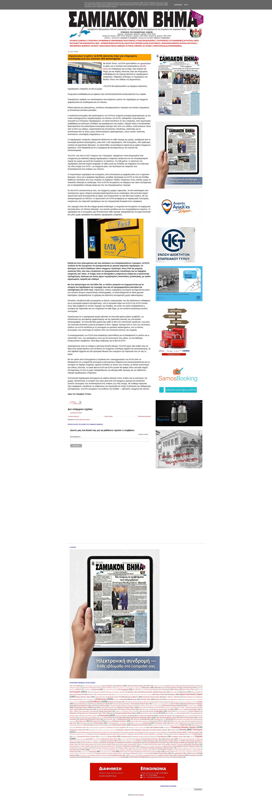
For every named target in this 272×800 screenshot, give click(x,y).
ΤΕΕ (161, 750)
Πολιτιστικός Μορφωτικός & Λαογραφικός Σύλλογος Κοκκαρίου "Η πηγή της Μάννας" (145, 732)
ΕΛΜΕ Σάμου (93, 703)
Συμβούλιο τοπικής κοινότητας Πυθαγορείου (150, 746)
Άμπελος (72, 689)
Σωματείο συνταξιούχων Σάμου (144, 749)
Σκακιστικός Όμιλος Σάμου (110, 739)
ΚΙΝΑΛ (111, 713)
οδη (135, 723)
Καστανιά (170, 711)
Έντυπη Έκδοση (175, 703)
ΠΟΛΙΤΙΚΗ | (93, 41)
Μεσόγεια (198, 719)
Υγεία (113, 751)
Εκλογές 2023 (159, 699)
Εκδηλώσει (91, 699)
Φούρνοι (72, 755)
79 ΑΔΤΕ (77, 686)
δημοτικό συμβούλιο (131, 697)
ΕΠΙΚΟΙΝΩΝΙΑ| (174, 46)
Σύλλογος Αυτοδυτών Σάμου (109, 741)
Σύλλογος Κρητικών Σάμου (108, 744)
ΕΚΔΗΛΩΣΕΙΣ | (150, 41)
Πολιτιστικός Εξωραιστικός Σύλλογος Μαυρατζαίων (107, 732)
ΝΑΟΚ (168, 721)
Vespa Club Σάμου (177, 757)
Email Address (75, 437)
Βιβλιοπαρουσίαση (161, 692)
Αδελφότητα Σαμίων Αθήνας (172, 685)
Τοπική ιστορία (74, 751)
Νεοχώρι (198, 721)
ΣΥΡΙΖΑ (82, 750)
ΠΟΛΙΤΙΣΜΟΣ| (129, 41)
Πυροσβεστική (162, 736)
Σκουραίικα (123, 739)
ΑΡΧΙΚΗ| (74, 41)
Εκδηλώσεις (101, 699)
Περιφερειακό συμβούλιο (123, 730)
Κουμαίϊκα (169, 715)
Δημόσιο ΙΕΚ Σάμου (100, 697)
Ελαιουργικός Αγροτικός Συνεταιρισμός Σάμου (184, 701)
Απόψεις (176, 689)
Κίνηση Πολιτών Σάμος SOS (148, 713)
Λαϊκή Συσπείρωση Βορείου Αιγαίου (166, 717)
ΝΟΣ (91, 723)
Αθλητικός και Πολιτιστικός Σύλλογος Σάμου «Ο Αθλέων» (98, 687)
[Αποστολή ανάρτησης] (80, 401)
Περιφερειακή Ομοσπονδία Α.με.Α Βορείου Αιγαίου (101, 730)
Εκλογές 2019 (145, 699)
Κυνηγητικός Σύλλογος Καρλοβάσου (87, 717)
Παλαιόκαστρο (96, 725)
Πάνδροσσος (106, 725)
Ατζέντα (89, 692)
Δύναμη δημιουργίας (75, 699)
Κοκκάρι (132, 715)
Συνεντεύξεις (73, 750)
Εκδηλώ (85, 699)
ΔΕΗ (166, 694)
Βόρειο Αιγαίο (173, 692)
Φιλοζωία (147, 753)
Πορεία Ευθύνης (197, 734)
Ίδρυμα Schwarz (163, 709)
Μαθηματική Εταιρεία (124, 719)
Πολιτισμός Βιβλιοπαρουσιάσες (84, 732)
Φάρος (160, 751)
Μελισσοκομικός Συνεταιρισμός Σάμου (183, 719)
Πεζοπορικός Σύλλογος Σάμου (136, 727)
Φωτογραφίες (83, 755)
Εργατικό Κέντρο (111, 707)
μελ (163, 719)
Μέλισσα (168, 719)
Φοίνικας (192, 753)
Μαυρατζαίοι (157, 719)
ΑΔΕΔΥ (148, 686)
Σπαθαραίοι (137, 739)
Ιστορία (94, 711)
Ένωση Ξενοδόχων (100, 705)
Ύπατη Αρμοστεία (132, 751)
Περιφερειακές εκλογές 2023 (78, 730)
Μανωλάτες (136, 719)
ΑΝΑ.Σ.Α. (78, 689)
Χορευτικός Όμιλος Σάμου (165, 755)
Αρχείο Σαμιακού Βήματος (189, 689)
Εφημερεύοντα (167, 707)
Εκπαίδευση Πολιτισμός (115, 702)
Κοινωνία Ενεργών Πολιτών (89, 715)
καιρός (144, 711)
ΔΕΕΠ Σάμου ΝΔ (157, 694)
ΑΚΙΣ (155, 687)
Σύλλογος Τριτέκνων (131, 746)
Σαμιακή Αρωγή (80, 739)
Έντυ (167, 703)
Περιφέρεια (166, 727)
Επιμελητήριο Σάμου (81, 707)
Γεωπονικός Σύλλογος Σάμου (104, 694)
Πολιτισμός (197, 729)
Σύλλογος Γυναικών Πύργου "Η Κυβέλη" (174, 741)
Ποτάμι (74, 736)
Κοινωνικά (103, 715)
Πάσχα (193, 725)
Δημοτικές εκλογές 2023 (114, 697)
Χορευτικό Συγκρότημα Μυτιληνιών (146, 755)
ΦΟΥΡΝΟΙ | (192, 43)
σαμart (87, 739)
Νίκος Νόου (73, 723)
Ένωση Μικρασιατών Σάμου (84, 705)
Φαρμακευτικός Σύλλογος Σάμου (147, 751)
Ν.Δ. (162, 721)
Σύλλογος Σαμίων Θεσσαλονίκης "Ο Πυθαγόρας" (109, 746)
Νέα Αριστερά (190, 721)
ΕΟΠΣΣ (182, 705)
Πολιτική (182, 729)
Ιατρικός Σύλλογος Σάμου (128, 709)
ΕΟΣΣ (200, 705)
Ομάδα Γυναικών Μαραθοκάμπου (179, 723)
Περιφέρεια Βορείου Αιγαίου (183, 727)
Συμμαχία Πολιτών (167, 746)
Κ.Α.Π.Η (137, 711)
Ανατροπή (95, 689)
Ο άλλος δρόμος (112, 723)
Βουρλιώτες (91, 694)
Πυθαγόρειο (124, 736)
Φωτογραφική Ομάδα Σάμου (118, 755)
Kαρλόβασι (152, 757)
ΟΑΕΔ (129, 723)
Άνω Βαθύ (135, 689)
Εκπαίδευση (95, 701)
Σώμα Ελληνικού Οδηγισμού (97, 749)
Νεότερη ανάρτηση (73, 416)
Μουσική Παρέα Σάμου (136, 721)
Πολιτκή (189, 734)
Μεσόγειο (72, 721)
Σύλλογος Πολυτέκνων (192, 744)
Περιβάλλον (156, 727)
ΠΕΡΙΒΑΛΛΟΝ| (142, 43)
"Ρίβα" (71, 685)
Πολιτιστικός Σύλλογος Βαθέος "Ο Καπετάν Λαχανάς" (184, 732)
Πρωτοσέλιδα (111, 736)
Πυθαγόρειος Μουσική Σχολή (139, 736)
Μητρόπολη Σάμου (120, 721)
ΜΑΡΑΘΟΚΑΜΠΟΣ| (171, 43)
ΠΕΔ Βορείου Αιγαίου (80, 727)
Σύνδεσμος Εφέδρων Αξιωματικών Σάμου (128, 748)
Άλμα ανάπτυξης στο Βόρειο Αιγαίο (177, 687)
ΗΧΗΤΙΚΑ (98, 709)
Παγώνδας (87, 725)
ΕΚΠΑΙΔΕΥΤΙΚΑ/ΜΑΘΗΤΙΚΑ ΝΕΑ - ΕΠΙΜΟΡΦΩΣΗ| (92, 43)
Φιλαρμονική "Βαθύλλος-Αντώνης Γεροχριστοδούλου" (109, 753)
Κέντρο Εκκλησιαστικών (181, 711)
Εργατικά (102, 707)
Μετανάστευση (81, 721)
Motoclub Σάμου (166, 757)
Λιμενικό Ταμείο (95, 719)
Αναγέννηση (87, 689)
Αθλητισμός (146, 687)
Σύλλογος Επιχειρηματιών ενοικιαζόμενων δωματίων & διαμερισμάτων (121, 742)
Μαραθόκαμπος (146, 719)
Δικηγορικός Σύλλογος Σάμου (151, 697)
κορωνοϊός (150, 715)
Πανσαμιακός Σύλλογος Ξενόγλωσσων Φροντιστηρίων (165, 725)
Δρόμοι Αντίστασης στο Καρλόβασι (192, 697)
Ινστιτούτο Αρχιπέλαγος (191, 709)
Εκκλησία (123, 699)
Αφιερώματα (97, 692)
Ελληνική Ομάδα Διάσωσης (81, 703)
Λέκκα (199, 717)
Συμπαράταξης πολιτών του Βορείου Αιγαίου (81, 748)
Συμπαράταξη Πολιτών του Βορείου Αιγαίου (187, 746)
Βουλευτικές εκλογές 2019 (77, 694)
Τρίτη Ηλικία (103, 751)
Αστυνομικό (75, 692)
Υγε (109, 751)
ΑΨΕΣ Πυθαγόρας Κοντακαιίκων (110, 692)
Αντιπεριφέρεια (123, 689)
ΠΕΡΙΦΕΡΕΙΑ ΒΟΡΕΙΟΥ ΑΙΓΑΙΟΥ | (84, 46)
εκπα (76, 701)
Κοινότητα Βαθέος (181, 713)
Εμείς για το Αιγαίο (104, 703)
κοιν (174, 713)
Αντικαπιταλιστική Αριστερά (110, 689)
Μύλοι (146, 721)
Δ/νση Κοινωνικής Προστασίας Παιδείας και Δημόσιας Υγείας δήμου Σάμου (132, 694)
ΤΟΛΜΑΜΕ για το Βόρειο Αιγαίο (174, 749)
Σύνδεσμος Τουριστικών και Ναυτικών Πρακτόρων (189, 748)
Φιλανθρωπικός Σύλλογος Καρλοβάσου (183, 751)
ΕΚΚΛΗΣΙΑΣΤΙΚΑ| (108, 46)
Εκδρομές (116, 699)
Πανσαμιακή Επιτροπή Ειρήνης (140, 725)
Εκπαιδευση (83, 702)
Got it (186, 5)
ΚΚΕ (159, 713)
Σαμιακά (79, 403)
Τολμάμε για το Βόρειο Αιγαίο (193, 749)
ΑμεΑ (191, 687)
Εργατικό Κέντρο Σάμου (126, 707)
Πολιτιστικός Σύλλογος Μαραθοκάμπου (98, 734)
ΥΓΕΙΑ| (139, 41)
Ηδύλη (84, 709)
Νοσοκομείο (99, 723)
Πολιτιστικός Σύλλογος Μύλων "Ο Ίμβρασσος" (122, 734)
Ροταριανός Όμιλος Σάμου (179, 736)
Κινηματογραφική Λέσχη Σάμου (125, 713)
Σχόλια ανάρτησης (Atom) (82, 419)
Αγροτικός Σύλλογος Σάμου (135, 686)
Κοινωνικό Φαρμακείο (121, 715)
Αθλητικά (185, 685)
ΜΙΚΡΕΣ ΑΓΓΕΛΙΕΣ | (144, 46)
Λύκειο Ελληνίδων (108, 719)
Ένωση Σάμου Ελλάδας (115, 705)
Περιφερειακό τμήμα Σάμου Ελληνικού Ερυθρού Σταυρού (150, 730)
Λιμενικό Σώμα (83, 719)
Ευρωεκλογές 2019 (144, 707)
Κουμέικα (186, 715)
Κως (100, 717)
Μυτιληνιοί (154, 721)
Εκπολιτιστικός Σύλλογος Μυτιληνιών (161, 701)
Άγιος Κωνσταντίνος (107, 686)
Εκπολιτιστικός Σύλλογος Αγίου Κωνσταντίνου (137, 701)
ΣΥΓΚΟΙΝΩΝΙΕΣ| (176, 41)
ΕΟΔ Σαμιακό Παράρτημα (169, 705)
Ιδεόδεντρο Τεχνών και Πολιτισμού (147, 709)
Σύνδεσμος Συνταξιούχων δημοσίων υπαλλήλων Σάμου (158, 748)
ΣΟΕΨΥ (130, 739)
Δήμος (173, 694)
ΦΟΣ (198, 753)
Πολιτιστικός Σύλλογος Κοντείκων (78, 734)
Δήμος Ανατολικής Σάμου (190, 694)
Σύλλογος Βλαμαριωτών (127, 740)
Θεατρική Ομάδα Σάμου (110, 709)
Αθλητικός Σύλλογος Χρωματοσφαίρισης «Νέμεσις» (127, 687)
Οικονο (139, 723)
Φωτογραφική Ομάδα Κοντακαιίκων (98, 755)
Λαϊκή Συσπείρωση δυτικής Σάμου (113, 717)
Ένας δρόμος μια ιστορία (158, 703)
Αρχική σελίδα (109, 416)
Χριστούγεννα (181, 755)
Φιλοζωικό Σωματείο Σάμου (160, 753)
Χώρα (85, 757)
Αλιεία (162, 687)
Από (142, 689)
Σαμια (191, 736)
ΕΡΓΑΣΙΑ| (119, 43)
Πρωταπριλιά (102, 736)
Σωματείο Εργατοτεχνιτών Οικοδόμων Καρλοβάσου (119, 749)
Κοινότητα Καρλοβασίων (194, 713)
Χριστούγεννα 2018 (194, 755)
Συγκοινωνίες (169, 739)
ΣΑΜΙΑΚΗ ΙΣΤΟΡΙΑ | (125, 46)
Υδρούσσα (122, 751)
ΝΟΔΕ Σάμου (83, 723)
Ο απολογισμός (122, 723)
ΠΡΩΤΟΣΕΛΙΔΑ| (160, 46)
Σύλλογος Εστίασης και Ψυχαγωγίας (183, 742)
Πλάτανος (173, 730)
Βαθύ (123, 692)
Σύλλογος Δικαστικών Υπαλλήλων (90, 742)
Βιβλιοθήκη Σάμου (132, 692)
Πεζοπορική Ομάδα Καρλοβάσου (97, 727)
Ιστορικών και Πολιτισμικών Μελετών (124, 711)
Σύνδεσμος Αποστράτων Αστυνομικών (105, 748)
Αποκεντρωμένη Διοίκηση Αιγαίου (153, 689)
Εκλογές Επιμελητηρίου (172, 699)
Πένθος (148, 727)
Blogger (141, 795)
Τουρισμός (92, 751)
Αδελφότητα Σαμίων (158, 685)
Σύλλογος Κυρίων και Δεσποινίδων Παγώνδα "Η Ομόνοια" (167, 744)
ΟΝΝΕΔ (192, 723)
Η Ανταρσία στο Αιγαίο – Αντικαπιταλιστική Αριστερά (186, 707)
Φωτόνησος (132, 755)
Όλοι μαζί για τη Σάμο (160, 723)
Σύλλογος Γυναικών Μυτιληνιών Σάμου (147, 741)
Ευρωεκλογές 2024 (156, 707)
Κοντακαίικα (140, 715)
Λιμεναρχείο (73, 719)
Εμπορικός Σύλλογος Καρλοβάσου (121, 703)
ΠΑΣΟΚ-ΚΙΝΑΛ (184, 725)
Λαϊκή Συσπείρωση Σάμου (186, 717)
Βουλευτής (183, 692)
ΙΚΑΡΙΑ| (183, 43)
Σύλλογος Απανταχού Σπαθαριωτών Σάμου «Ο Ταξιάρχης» (84, 740)
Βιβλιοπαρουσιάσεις (147, 692)
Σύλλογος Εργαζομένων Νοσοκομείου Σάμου (157, 742)
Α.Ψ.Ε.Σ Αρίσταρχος (89, 685)
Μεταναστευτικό (95, 721)
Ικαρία (172, 709)
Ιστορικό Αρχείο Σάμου (105, 711)
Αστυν (199, 689)
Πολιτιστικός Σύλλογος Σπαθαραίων (175, 734)
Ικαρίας (180, 709)
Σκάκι (99, 739)
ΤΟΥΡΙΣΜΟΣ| (163, 41)
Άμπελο (198, 687)
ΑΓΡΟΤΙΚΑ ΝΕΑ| (191, 41)
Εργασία (94, 707)
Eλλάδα (123, 757)
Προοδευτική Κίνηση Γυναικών (87, 736)
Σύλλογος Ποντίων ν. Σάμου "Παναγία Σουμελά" (82, 746)
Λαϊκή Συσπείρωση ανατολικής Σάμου (139, 717)
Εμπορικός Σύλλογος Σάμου (141, 703)
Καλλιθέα (151, 711)
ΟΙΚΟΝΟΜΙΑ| (117, 41)
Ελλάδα (75, 403)
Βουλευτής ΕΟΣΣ (195, 692)
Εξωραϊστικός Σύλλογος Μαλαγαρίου (151, 705)
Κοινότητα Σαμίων (74, 715)
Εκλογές (134, 699)
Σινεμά (94, 739)
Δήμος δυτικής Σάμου (83, 697)
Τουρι (86, 751)
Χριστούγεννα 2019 (75, 757)
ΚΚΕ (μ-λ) (167, 713)
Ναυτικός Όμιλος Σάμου (179, 721)
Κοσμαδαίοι (161, 715)
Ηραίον (91, 709)
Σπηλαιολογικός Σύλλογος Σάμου (152, 739)
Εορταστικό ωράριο (191, 705)
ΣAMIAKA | (83, 41)
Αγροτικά (120, 686)
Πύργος (152, 736)
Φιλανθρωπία (168, 751)
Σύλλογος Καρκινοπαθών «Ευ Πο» (89, 744)
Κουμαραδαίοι (178, 715)
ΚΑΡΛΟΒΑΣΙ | (155, 43)
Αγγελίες (98, 685)
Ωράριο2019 (93, 757)
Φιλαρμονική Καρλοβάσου (132, 753)
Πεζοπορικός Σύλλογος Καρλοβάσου (116, 727)
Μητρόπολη (108, 721)
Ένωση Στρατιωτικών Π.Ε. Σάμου (132, 705)
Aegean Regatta (102, 757)
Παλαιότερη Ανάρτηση (144, 416)
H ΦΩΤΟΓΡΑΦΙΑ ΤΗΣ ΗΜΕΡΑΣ (137, 757)
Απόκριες (167, 689)
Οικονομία (146, 723)
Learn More (178, 5)
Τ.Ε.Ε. (156, 749)
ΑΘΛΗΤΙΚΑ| (129, 43)
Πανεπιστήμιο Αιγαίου (119, 725)
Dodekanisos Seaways (113, 757)
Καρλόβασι (159, 711)
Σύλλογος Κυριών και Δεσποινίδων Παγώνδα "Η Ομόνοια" (133, 744)
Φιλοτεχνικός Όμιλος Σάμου (179, 753)
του (82, 751)
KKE (158, 757)
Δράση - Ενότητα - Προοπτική (171, 697)
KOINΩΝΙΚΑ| (105, 41)
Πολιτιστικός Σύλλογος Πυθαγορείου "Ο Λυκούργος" (149, 734)
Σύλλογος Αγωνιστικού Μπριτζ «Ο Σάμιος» (189, 739)
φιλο (142, 753)
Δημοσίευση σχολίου (76, 412)
